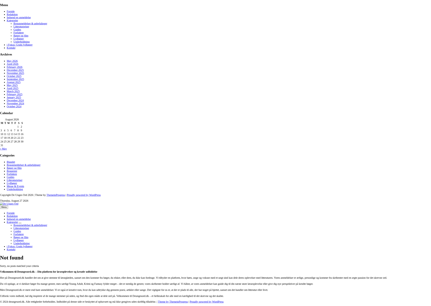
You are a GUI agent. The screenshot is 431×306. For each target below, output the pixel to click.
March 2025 (13, 91)
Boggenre (12, 171)
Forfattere (18, 32)
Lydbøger (18, 38)
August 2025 (14, 82)
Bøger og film (20, 35)
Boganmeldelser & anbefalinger (30, 23)
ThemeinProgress (55, 195)
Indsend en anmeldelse (19, 17)
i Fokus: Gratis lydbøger (19, 44)
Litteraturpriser (21, 26)
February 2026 (14, 67)
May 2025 (12, 85)
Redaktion (12, 14)
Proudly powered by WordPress (84, 195)
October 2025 (14, 76)
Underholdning (21, 41)
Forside (11, 11)
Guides (17, 29)
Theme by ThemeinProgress (173, 301)
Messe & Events (15, 186)
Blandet (11, 162)
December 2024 (15, 100)
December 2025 (15, 70)
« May (3, 148)
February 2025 (14, 94)
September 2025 (15, 79)
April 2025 (12, 88)
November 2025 (15, 73)
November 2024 (15, 103)
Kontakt (11, 47)
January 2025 (14, 97)
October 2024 (14, 106)
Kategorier (12, 20)
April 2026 (12, 64)
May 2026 (12, 61)
